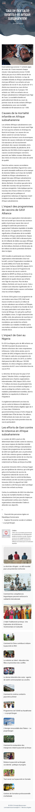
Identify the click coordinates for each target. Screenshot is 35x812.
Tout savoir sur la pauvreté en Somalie (17, 779)
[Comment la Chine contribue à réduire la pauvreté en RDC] (9, 639)
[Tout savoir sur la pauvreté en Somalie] (9, 775)
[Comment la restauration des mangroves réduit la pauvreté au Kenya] (9, 741)
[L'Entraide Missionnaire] (4, 3)
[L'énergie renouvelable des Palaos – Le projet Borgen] (9, 724)
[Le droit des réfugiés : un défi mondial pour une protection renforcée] (17, 562)
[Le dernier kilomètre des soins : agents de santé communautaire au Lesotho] (9, 673)
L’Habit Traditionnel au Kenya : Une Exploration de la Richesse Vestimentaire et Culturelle (16, 624)
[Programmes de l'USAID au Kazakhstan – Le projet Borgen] (9, 707)
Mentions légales (26, 807)
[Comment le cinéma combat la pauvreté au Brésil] (9, 690)
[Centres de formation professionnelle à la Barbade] (9, 789)
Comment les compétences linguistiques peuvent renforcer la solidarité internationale (16, 596)
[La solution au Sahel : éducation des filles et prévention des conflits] (9, 656)
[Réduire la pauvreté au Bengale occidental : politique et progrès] (9, 758)
